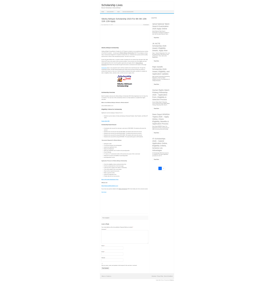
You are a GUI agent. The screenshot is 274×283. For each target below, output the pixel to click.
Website (103, 257)
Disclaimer (154, 276)
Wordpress (172, 280)
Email (103, 251)
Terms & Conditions (168, 276)
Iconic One (158, 280)
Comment (104, 229)
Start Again (103, 192)
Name (103, 245)
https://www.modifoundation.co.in (109, 185)
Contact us (108, 276)
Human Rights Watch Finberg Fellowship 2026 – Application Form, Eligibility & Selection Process (160, 94)
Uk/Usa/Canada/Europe (128, 11)
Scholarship (104, 67)
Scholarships (110, 11)
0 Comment (146, 24)
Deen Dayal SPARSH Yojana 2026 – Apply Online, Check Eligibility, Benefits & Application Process (161, 119)
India (118, 11)
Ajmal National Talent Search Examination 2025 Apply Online (160, 26)
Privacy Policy (160, 276)
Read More (156, 37)
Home (102, 11)
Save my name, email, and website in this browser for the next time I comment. (119, 265)
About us (104, 276)
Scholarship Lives (112, 5)
